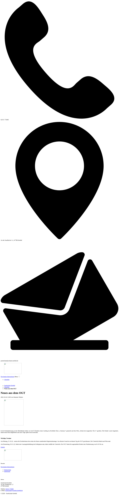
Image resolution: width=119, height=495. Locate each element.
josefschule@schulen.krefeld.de (14, 490)
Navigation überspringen (7, 376)
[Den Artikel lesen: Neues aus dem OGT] (14, 425)
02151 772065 (10, 489)
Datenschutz (7, 470)
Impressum (7, 471)
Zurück (3, 447)
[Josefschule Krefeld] (59, 368)
